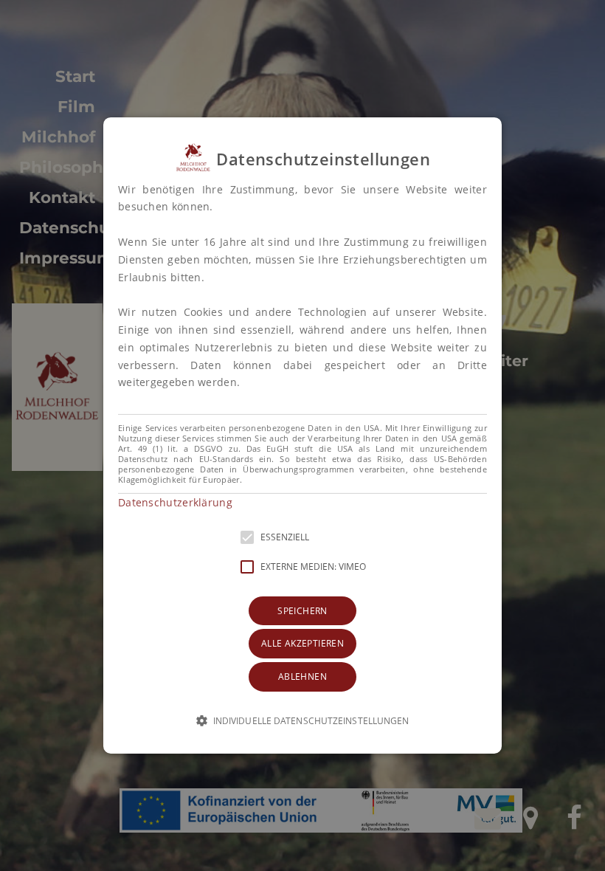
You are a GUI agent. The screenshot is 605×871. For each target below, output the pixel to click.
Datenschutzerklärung (175, 502)
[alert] (302, 435)
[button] (302, 435)
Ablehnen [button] (302, 676)
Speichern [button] (302, 611)
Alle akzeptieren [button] (302, 643)
